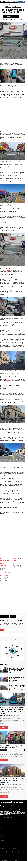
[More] (20, 16)
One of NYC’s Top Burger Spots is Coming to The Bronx (16, 678)
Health (19, 630)
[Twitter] (4, 817)
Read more (4, 727)
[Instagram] (11, 817)
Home (10, 4)
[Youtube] (8, 817)
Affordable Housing (5, 784)
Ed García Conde (8, 19)
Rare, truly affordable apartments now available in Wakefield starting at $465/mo (17, 687)
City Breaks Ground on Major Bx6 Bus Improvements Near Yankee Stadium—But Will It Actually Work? (16, 670)
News (19, 6)
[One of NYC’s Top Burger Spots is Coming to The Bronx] (4, 679)
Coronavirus (14, 4)
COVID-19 (14, 6)
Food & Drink (3, 749)
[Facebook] (1, 817)
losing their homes (9, 380)
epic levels (20, 343)
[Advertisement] (14, 117)
